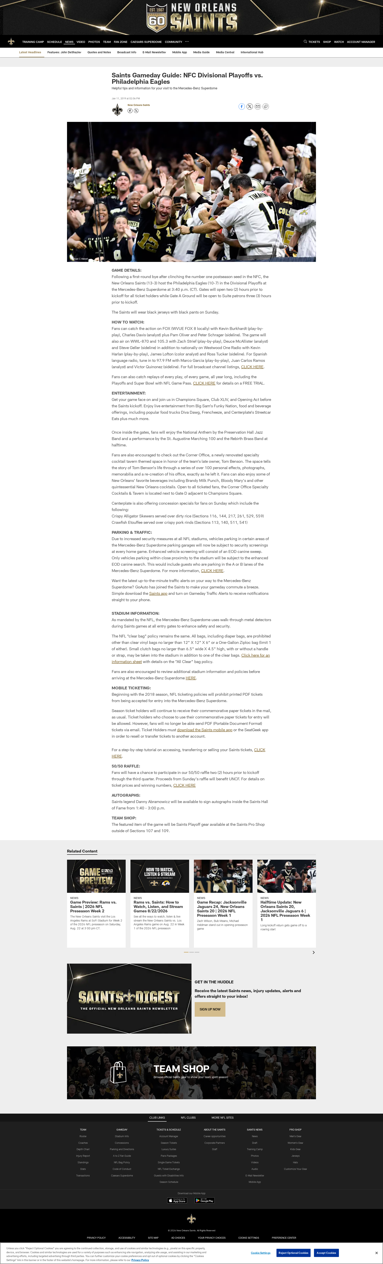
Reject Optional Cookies (293, 1252)
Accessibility (126, 1237)
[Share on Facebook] (242, 108)
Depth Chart (83, 1149)
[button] (186, 952)
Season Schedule (169, 1181)
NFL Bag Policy (122, 1162)
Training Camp (255, 1149)
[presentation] (314, 953)
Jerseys (295, 1155)
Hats (295, 1162)
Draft (254, 1142)
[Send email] (258, 108)
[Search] (305, 41)
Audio (255, 1168)
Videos (255, 1162)
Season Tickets (169, 1142)
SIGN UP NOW (210, 1009)
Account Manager (168, 1136)
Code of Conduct (122, 1168)
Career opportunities (215, 1136)
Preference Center (284, 1237)
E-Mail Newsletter (255, 1175)
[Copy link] (266, 106)
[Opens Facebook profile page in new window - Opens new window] (130, 110)
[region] (191, 1253)
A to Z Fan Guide (122, 1155)
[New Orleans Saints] (191, 1219)
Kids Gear (295, 1149)
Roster (83, 1136)
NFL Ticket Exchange (169, 1168)
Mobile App (255, 1181)
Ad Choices (178, 1237)
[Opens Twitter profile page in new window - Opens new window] (136, 110)
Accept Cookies (326, 1252)
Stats (83, 1168)
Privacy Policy (96, 1237)
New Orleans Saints (139, 105)
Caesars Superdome (122, 1175)
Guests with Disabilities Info (169, 1175)
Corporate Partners (214, 1142)
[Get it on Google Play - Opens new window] (204, 1202)
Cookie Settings (248, 1237)
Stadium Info (122, 1136)
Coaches (83, 1142)
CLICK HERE (252, 366)
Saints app (158, 593)
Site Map (153, 1237)
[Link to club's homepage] (11, 41)
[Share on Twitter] (250, 108)
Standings (83, 1162)
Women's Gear (295, 1142)
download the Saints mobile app (204, 729)
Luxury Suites (169, 1149)
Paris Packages (169, 1155)
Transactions (83, 1175)
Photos (255, 1155)
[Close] (376, 1252)
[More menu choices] (187, 41)
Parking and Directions (122, 1149)
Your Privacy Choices (212, 1237)
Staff (214, 1149)
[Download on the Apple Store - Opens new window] (177, 1201)
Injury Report (83, 1155)
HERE (191, 677)
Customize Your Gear (295, 1168)
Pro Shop (295, 1129)
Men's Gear (295, 1136)
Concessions (122, 1142)
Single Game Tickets (169, 1162)
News (255, 1136)
